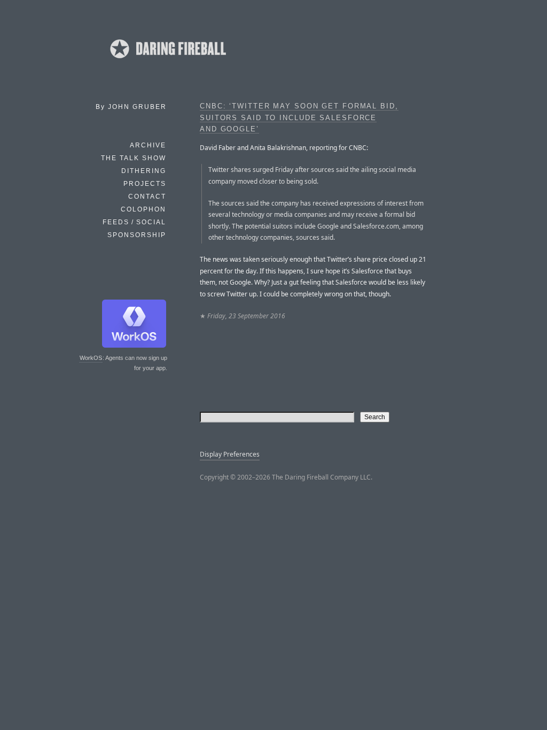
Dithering (143, 171)
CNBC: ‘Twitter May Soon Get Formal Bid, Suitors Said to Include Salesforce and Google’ (299, 118)
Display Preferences (230, 454)
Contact (147, 196)
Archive (148, 145)
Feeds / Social (134, 222)
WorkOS (91, 358)
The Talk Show (133, 158)
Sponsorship (136, 235)
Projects (144, 183)
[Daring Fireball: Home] (167, 61)
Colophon (143, 209)
